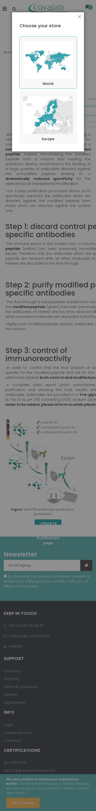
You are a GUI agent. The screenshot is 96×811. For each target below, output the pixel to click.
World (48, 83)
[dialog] (48, 405)
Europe (48, 138)
